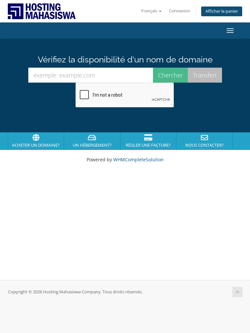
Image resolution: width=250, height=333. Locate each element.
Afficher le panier (221, 11)
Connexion (179, 11)
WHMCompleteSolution (138, 159)
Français (149, 11)
